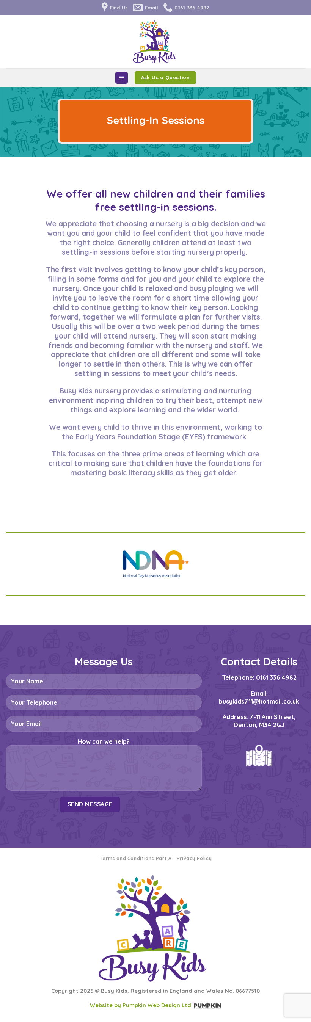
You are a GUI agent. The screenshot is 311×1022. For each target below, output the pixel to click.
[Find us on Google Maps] (259, 756)
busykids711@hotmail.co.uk (259, 701)
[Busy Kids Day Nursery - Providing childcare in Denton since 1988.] (155, 41)
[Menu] (121, 78)
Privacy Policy (194, 858)
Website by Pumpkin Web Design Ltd (140, 1005)
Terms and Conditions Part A (135, 858)
